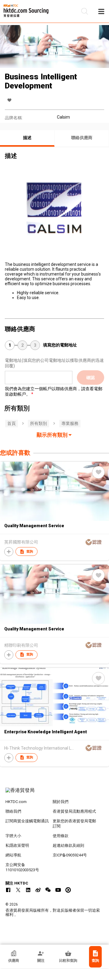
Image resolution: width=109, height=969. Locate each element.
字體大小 (13, 836)
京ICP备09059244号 (70, 855)
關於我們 (60, 801)
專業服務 (69, 423)
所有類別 (38, 423)
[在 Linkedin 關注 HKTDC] (28, 890)
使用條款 (60, 836)
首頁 (11, 423)
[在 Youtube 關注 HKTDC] (58, 890)
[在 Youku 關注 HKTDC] (68, 890)
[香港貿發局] (54, 793)
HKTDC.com (16, 801)
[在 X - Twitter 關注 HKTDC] (18, 890)
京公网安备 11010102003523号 (22, 867)
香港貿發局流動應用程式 (74, 811)
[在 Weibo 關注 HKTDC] (38, 890)
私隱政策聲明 (17, 845)
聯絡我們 (13, 811)
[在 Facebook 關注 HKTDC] (8, 890)
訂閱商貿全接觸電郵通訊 (27, 821)
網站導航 (13, 855)
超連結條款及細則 (68, 845)
